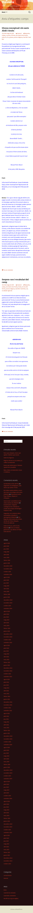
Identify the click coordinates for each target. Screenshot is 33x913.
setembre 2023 (8, 642)
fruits (19, 287)
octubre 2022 (7, 674)
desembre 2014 (8, 858)
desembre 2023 (8, 634)
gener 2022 (7, 699)
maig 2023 (6, 654)
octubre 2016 (7, 795)
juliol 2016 (6, 804)
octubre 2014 (7, 864)
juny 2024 (6, 617)
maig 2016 (6, 810)
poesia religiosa (18, 37)
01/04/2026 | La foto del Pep (11, 483)
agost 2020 (7, 747)
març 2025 (6, 591)
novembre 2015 (8, 827)
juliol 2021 (6, 716)
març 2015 (6, 849)
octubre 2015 (7, 829)
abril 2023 (6, 656)
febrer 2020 (7, 764)
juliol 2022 (6, 682)
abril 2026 (6, 554)
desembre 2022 (8, 668)
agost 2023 (7, 645)
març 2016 (6, 815)
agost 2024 (7, 611)
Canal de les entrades (10, 893)
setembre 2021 (8, 710)
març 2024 (6, 625)
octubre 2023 (7, 639)
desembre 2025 (8, 566)
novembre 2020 (8, 739)
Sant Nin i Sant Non (20, 289)
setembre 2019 (8, 778)
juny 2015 (6, 841)
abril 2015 (6, 846)
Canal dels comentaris (10, 895)
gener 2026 (7, 563)
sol (27, 289)
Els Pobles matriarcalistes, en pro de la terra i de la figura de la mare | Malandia (13, 492)
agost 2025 (7, 577)
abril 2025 (6, 588)
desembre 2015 (8, 824)
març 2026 (6, 557)
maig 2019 (6, 790)
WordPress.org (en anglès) (11, 898)
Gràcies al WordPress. (16, 909)
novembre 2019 (8, 773)
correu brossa (7, 875)
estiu (3, 37)
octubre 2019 (7, 776)
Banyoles (27, 33)
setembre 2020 (8, 744)
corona (8, 35)
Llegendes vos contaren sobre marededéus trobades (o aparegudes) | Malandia (12, 515)
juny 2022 (6, 685)
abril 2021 (6, 725)
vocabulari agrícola (7, 290)
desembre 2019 (8, 770)
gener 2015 (7, 855)
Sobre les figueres (9, 458)
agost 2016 (7, 801)
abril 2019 (6, 793)
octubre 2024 (7, 605)
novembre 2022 (8, 671)
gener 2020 (7, 767)
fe (5, 37)
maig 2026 (6, 552)
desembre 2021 (8, 702)
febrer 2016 (7, 818)
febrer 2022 (7, 696)
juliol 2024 (6, 614)
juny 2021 (6, 719)
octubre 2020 (7, 742)
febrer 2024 (7, 628)
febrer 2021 (7, 730)
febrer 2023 (7, 662)
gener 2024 (7, 631)
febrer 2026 (7, 560)
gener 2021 (7, 733)
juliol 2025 (6, 580)
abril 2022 (6, 691)
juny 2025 (6, 583)
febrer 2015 (7, 852)
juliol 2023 (6, 648)
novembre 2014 (8, 861)
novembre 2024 (8, 603)
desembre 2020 (8, 736)
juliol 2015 (6, 838)
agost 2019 (7, 781)
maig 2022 (6, 688)
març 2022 (6, 693)
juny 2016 (6, 807)
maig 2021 (6, 722)
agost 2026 (7, 543)
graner (11, 37)
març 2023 (6, 659)
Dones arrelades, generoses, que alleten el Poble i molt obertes (13, 529)
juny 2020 (6, 753)
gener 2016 (7, 821)
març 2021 (6, 727)
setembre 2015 (8, 832)
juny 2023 (6, 651)
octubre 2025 (7, 571)
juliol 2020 (6, 750)
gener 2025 (7, 597)
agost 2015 (7, 835)
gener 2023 (7, 665)
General (19, 33)
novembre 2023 (8, 637)
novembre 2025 (8, 569)
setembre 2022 (8, 676)
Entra (5, 890)
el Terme (13, 35)
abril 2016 (6, 812)
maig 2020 (6, 756)
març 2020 (6, 761)
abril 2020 (6, 759)
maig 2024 (6, 620)
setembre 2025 (8, 574)
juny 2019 (6, 787)
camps (4, 35)
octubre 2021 (7, 708)
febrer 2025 (7, 594)
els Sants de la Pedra (22, 35)
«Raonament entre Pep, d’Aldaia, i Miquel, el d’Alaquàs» (12, 496)
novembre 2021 (8, 705)
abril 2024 (6, 622)
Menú (3, 12)
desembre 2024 (8, 600)
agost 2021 (7, 713)
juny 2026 (6, 549)
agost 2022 (7, 679)
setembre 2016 (8, 798)
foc (8, 37)
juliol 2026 (6, 546)
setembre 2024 (8, 608)
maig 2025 (6, 586)
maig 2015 (6, 844)
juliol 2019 (6, 784)
